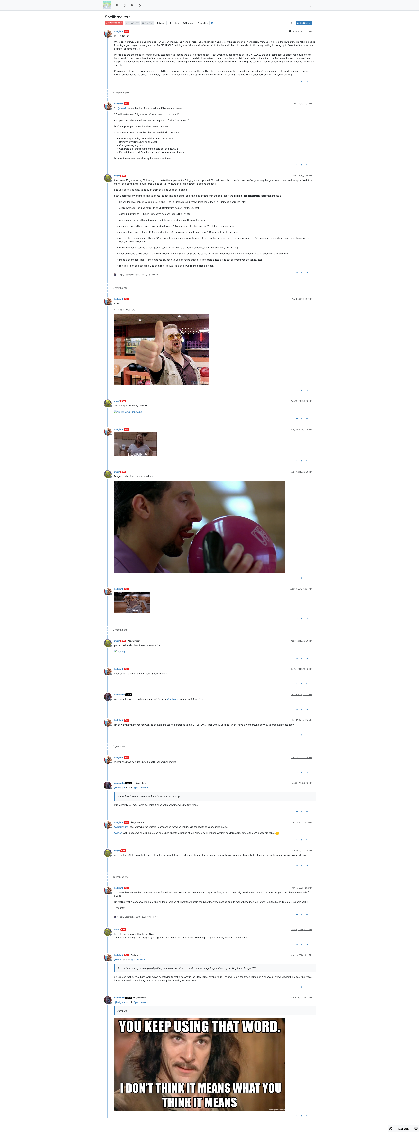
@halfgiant (135, 641)
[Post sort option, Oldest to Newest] (291, 23)
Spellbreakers (141, 787)
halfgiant (118, 31)
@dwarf (136, 955)
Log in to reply (303, 23)
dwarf (117, 175)
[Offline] (109, 33)
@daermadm (139, 822)
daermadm (119, 694)
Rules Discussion (115, 23)
